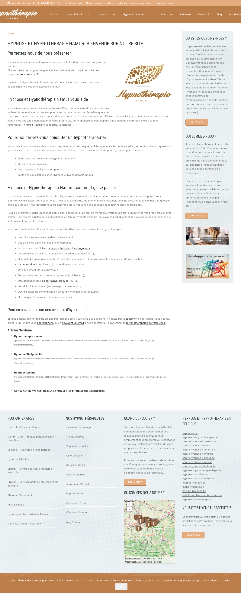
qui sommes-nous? (27, 74)
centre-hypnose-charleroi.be (199, 466)
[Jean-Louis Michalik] (138, 528)
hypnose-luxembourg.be (196, 499)
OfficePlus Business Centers (24, 427)
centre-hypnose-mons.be (197, 461)
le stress (54, 248)
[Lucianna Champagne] (140, 521)
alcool (45, 280)
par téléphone (137, 3)
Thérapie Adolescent (20, 494)
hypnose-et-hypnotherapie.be (200, 437)
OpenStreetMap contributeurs (138, 561)
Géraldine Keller (75, 464)
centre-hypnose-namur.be (197, 453)
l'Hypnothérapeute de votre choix (145, 322)
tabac (53, 280)
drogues (63, 280)
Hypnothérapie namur (28, 336)
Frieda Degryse (75, 436)
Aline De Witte (74, 455)
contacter (131, 318)
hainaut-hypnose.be (194, 490)
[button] (88, 14)
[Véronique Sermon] (154, 523)
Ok (121, 586)
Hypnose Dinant (24, 372)
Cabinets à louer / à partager (25, 523)
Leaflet (146, 558)
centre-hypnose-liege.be (196, 445)
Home (11, 33)
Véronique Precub (76, 503)
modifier (157, 561)
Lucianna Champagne (79, 427)
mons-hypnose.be (193, 486)
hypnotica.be (190, 433)
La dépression (26, 264)
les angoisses (82, 248)
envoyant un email (163, 3)
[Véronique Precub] (148, 524)
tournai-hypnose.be (194, 482)
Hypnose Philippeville (28, 354)
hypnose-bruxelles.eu (195, 474)
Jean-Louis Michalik (77, 484)
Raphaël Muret (75, 493)
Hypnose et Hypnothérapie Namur (28, 514)
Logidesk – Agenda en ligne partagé (29, 449)
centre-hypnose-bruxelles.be (199, 441)
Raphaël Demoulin (77, 445)
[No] (236, 584)
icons (151, 558)
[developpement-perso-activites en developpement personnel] (207, 277)
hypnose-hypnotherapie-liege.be (201, 470)
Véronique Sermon (77, 512)
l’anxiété (65, 248)
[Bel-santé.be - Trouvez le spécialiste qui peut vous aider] (207, 244)
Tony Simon (73, 522)
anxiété (40, 124)
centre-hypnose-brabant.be (198, 449)
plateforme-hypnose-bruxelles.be (202, 494)
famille (30, 124)
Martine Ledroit (75, 474)
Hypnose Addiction (19, 459)
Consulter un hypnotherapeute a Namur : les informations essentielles (59, 390)
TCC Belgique (16, 504)
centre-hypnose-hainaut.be (198, 457)
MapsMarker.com (133, 558)
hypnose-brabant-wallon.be (198, 478)
